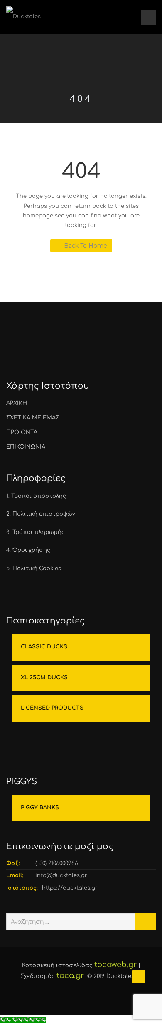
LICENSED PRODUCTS (52, 708)
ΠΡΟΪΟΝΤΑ (21, 432)
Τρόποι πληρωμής (38, 532)
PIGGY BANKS (40, 808)
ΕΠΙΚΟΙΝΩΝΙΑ (25, 447)
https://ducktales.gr (70, 888)
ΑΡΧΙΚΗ (16, 403)
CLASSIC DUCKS (44, 647)
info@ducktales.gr (61, 875)
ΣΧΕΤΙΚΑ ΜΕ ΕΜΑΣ (32, 418)
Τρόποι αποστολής (38, 496)
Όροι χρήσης (31, 550)
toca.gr (70, 975)
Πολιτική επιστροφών (43, 514)
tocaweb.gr (115, 964)
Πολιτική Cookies (36, 568)
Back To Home (85, 245)
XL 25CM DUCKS (44, 678)
